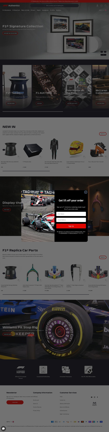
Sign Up (71, 226)
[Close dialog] (85, 192)
